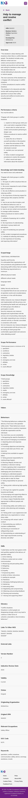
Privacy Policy (19, 781)
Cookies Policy (7, 781)
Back (7, 10)
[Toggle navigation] (25, 3)
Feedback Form (7, 784)
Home (5, 775)
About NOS (18, 778)
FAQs (16, 775)
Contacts (6, 778)
